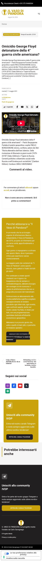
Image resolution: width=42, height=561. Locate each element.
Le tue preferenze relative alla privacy (23, 554)
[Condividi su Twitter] (27, 107)
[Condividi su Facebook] (17, 107)
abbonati (28, 187)
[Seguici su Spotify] (7, 391)
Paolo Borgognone (8, 102)
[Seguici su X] (26, 386)
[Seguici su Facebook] (14, 386)
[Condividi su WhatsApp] (32, 107)
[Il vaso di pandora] (13, 12)
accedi (6, 190)
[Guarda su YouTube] (22, 107)
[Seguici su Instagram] (7, 386)
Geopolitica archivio (11, 34)
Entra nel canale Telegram (19, 437)
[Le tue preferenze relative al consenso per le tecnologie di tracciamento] (4, 557)
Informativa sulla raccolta (14, 558)
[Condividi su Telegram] (37, 107)
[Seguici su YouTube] (20, 386)
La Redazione (6, 97)
